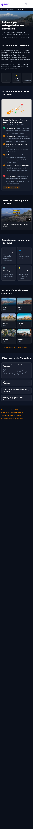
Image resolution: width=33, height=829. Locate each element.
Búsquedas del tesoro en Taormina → (12, 418)
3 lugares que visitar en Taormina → (11, 415)
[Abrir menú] (30, 4)
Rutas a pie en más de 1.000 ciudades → (13, 410)
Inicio (3, 9)
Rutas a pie (10, 9)
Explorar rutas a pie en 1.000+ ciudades (15, 347)
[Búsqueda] (26, 4)
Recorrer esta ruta (10, 187)
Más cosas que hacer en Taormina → (12, 412)
